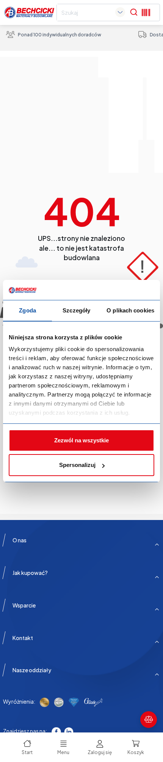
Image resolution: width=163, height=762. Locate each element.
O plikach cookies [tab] (130, 310)
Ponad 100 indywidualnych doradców (59, 34)
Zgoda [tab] (27, 310)
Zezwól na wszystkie (81, 440)
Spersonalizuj (77, 465)
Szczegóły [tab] (76, 310)
